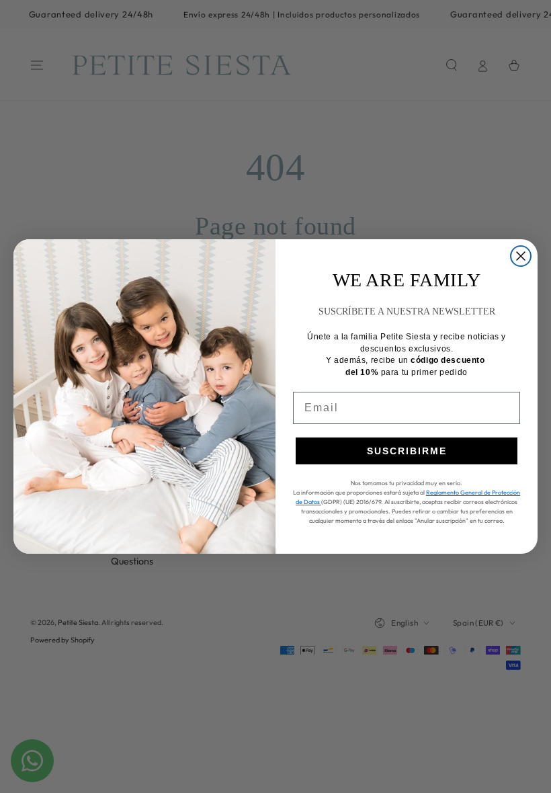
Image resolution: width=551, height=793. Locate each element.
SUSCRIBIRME (407, 451)
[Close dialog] (521, 256)
